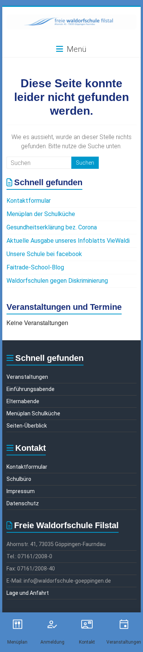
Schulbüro (18, 479)
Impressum (20, 491)
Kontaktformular (28, 200)
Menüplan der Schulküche (40, 214)
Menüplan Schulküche (33, 413)
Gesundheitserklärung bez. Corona (51, 227)
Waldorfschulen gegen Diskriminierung (57, 280)
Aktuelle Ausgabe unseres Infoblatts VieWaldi (68, 240)
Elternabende (22, 401)
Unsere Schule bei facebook (44, 254)
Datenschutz (22, 503)
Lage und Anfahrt (27, 593)
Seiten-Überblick (26, 426)
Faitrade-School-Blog (35, 267)
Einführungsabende (30, 389)
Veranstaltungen (27, 377)
